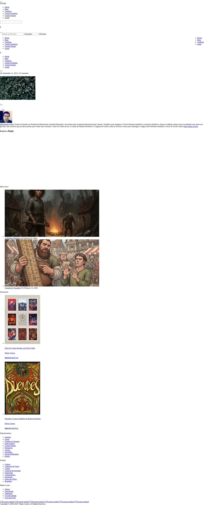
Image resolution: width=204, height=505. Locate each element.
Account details (10, 496)
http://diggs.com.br (191, 126)
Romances (9, 448)
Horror (7, 456)
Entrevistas (9, 473)
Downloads (9, 491)
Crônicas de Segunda (13, 471)
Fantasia (8, 437)
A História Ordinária (12, 238)
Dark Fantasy (10, 444)
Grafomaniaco (10, 475)
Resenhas (8, 481)
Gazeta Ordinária (11, 13)
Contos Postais (10, 16)
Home (7, 7)
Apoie (7, 18)
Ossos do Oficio (11, 479)
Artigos (7, 464)
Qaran (7, 439)
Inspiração (8, 477)
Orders (7, 489)
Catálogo (8, 11)
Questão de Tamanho (13, 288)
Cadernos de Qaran (12, 466)
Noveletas (8, 452)
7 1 (2, 110)
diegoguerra (4, 124)
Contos (7, 450)
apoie (199, 44)
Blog (6, 9)
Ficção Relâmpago (12, 454)
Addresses (8, 494)
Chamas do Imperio (12, 441)
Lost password (10, 498)
